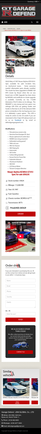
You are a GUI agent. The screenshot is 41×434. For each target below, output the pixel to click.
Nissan (18, 28)
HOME (5, 22)
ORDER (20, 214)
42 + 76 (7, 311)
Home (4, 28)
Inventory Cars (11, 28)
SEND (20, 320)
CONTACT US (20, 352)
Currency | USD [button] (33, 1)
